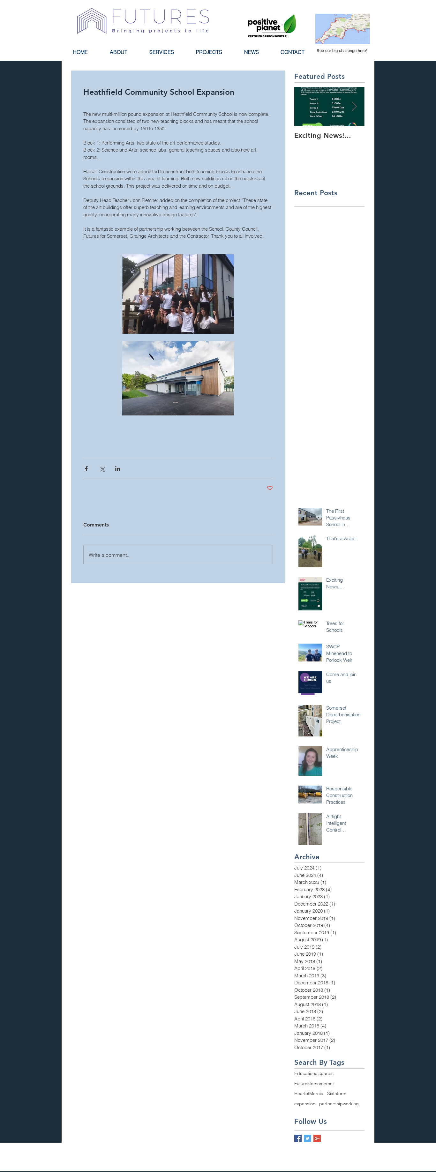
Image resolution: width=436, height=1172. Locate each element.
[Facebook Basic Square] (298, 1138)
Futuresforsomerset (314, 1083)
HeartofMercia (308, 1093)
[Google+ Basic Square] (317, 1138)
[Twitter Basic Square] (307, 1138)
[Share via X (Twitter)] (102, 469)
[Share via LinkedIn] (118, 469)
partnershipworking (339, 1104)
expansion (304, 1104)
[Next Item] (354, 106)
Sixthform (336, 1093)
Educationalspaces (314, 1073)
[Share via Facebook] (86, 469)
